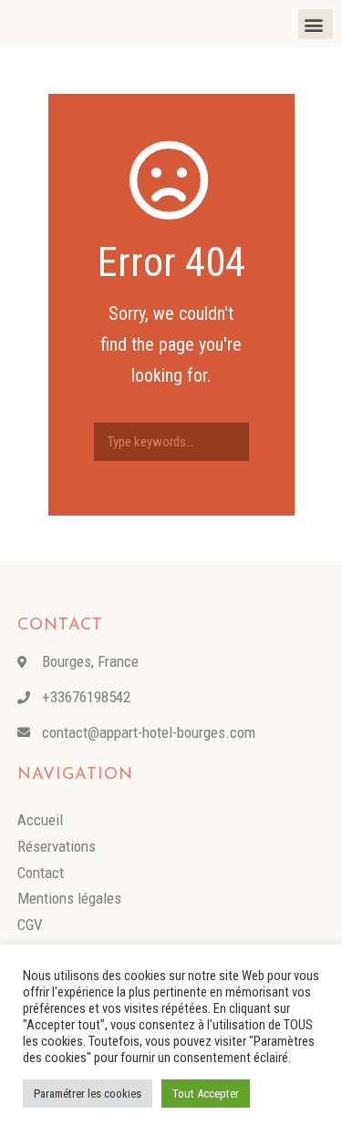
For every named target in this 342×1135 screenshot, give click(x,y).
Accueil (40, 820)
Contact (40, 873)
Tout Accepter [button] (205, 1093)
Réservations (56, 846)
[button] (315, 24)
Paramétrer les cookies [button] (87, 1093)
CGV (30, 924)
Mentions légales (69, 898)
